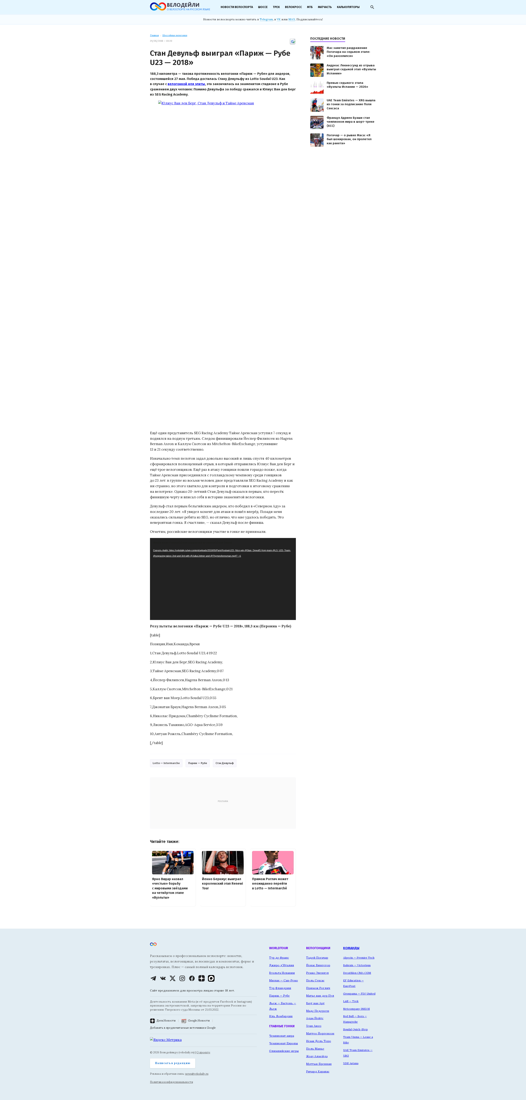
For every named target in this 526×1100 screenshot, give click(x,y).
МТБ (310, 7)
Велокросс (293, 7)
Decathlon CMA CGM (357, 973)
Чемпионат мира (281, 1036)
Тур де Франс (279, 957)
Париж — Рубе (197, 763)
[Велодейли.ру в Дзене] (201, 978)
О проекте (203, 1052)
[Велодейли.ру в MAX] (211, 978)
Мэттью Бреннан (319, 1064)
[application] (223, 579)
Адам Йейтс (314, 1018)
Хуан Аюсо (313, 1026)
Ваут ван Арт (315, 1003)
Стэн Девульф (225, 763)
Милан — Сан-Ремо (283, 980)
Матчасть (325, 7)
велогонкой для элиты (186, 84)
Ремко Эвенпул (317, 973)
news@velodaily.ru (196, 1074)
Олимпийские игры (284, 1051)
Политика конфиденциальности (171, 1082)
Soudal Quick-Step (355, 1029)
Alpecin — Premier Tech (358, 957)
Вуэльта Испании (282, 973)
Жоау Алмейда (317, 1056)
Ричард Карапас (317, 1071)
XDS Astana (350, 1063)
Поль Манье (315, 1048)
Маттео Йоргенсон (320, 1033)
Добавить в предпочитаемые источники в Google (183, 1028)
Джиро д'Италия (281, 965)
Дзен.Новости (166, 1020)
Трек (276, 7)
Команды (351, 948)
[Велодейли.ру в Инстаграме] (182, 978)
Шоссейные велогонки (174, 35)
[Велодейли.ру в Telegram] (153, 978)
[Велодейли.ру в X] (172, 978)
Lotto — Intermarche (166, 763)
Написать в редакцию (172, 1063)
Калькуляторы (348, 7)
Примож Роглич (318, 988)
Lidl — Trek (351, 1001)
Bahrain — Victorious (357, 965)
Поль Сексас (315, 980)
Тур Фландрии (280, 988)
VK (279, 19)
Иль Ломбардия (281, 1016)
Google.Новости (199, 1020)
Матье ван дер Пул (320, 995)
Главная (154, 35)
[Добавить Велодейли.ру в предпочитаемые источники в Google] (292, 44)
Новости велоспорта (237, 7)
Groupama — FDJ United (359, 993)
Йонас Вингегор (318, 965)
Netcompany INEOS (356, 1009)
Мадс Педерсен (317, 1011)
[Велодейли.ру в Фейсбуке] (192, 978)
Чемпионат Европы (283, 1043)
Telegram (266, 19)
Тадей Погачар (317, 957)
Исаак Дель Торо (318, 1041)
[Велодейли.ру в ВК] (163, 978)
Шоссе (263, 7)
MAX (291, 19)
